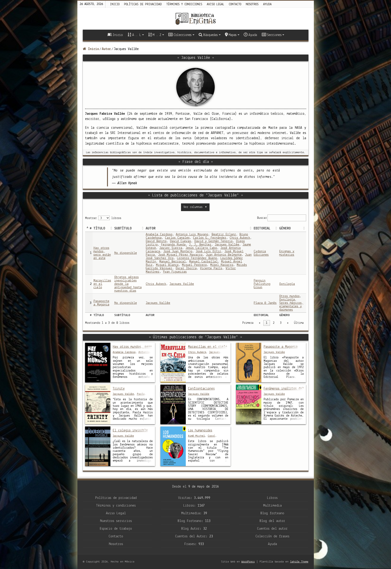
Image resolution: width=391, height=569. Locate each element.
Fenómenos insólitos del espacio (284, 388)
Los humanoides (200, 430)
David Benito (156, 241)
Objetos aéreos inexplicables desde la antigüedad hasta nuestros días (128, 284)
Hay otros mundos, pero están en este (102, 253)
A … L (136, 35)
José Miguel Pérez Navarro (180, 255)
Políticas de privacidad (143, 4)
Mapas (232, 35)
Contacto (235, 4)
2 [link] (273, 322)
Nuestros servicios (116, 521)
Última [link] (299, 322)
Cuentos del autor (272, 529)
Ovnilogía (287, 284)
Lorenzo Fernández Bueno (197, 258)
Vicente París (211, 268)
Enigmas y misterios (286, 253)
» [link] (287, 322)
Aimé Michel (196, 435)
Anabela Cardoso (159, 234)
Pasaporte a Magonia (101, 303)
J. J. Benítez (200, 244)
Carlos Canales (177, 238)
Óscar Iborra (186, 268)
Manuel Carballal (203, 261)
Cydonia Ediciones (261, 253)
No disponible (125, 253)
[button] (111, 228)
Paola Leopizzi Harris (129, 396)
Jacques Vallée (227, 244)
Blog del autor (272, 521)
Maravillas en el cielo (207, 347)
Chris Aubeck (240, 238)
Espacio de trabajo (116, 529)
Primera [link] (247, 322)
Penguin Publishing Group (262, 284)
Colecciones (182, 35)
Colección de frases (272, 536)
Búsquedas (210, 35)
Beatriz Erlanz (224, 234)
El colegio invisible (130, 430)
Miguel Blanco (167, 265)
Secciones (274, 35)
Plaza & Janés (265, 303)
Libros (272, 498)
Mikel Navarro (221, 265)
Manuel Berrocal (172, 261)
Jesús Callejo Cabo (201, 248)
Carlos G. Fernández (209, 238)
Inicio (114, 4)
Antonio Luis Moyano (192, 234)
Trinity (119, 388)
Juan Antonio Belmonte (224, 255)
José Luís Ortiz (208, 251)
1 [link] (266, 322)
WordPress (248, 561)
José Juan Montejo (177, 251)
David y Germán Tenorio (213, 241)
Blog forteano (272, 513)
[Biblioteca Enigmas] (195, 19)
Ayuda (267, 4)
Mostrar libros (103, 218)
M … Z (157, 35)
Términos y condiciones (184, 4)
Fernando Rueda (173, 244)
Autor (106, 49)
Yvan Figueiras (175, 272)
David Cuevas (180, 241)
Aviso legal (215, 4)
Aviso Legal (116, 513)
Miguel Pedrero (194, 265)
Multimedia (272, 505)
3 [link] (280, 322)
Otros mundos (289, 296)
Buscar (262, 217)
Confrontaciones (201, 388)
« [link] (259, 322)
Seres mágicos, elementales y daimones (291, 306)
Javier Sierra (170, 248)
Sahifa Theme (299, 561)
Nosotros (252, 4)
